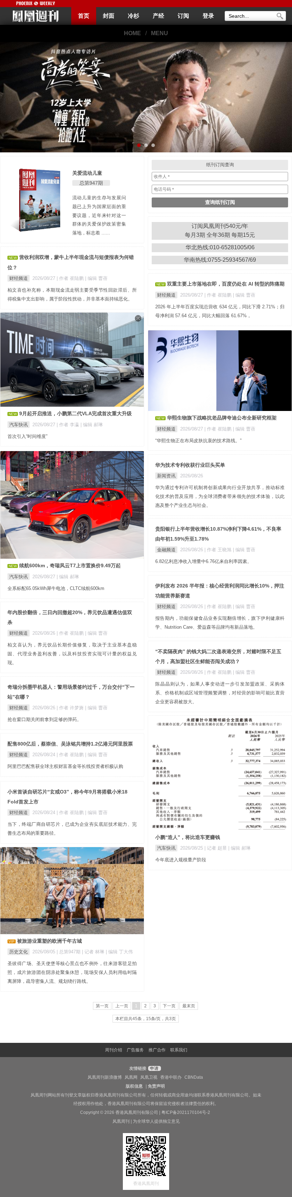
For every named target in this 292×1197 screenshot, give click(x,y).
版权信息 (134, 1086)
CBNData (193, 1077)
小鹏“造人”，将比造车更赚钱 (187, 837)
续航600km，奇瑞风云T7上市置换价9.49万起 (70, 565)
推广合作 (157, 1049)
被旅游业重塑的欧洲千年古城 (49, 941)
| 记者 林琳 (94, 951)
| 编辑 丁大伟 (119, 951)
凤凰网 (131, 1077)
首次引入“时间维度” (27, 436)
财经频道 (18, 278)
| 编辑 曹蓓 (96, 278)
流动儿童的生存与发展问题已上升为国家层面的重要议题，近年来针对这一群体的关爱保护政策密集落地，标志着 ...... (99, 215)
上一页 (121, 1005)
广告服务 (135, 1049)
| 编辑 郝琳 (91, 424)
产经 (158, 16)
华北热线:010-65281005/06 (220, 247)
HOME (132, 33)
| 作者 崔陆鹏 (71, 278)
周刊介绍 (113, 1049)
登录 (208, 16)
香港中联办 (171, 1077)
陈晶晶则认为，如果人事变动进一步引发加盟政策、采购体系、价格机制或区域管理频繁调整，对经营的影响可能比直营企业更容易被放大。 (220, 692)
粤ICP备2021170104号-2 (185, 1112)
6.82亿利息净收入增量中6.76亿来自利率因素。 (203, 561)
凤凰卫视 (148, 1077)
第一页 (102, 1005)
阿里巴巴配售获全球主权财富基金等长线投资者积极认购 (65, 766)
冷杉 (133, 16)
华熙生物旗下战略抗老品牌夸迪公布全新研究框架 (222, 418)
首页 (83, 16)
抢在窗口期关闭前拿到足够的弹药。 (44, 719)
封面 (108, 16)
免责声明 (156, 1086)
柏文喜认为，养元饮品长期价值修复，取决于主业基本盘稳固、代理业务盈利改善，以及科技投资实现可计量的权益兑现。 (72, 653)
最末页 (188, 1005)
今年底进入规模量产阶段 (180, 859)
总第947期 (91, 183)
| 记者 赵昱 (216, 848)
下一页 (169, 1005)
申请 (153, 1068)
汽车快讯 (18, 424)
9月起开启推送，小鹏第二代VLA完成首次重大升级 (75, 413)
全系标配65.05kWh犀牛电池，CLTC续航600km (55, 588)
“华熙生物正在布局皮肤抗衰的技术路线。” (198, 440)
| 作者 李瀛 (68, 424)
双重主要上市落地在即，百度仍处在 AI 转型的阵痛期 (226, 284)
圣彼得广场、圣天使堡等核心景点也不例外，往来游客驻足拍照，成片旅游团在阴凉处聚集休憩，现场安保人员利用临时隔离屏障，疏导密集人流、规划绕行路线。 (72, 972)
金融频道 (166, 549)
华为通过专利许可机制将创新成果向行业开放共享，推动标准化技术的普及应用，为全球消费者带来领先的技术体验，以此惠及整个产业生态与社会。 (220, 496)
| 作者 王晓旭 (218, 549)
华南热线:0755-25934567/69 (220, 260)
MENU (159, 33)
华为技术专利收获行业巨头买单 (190, 465)
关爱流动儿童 (87, 173)
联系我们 (178, 1049)
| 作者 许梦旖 (71, 707)
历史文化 (18, 951)
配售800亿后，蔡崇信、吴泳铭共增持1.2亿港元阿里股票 (70, 744)
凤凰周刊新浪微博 (105, 1077)
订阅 (183, 16)
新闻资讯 (166, 475)
